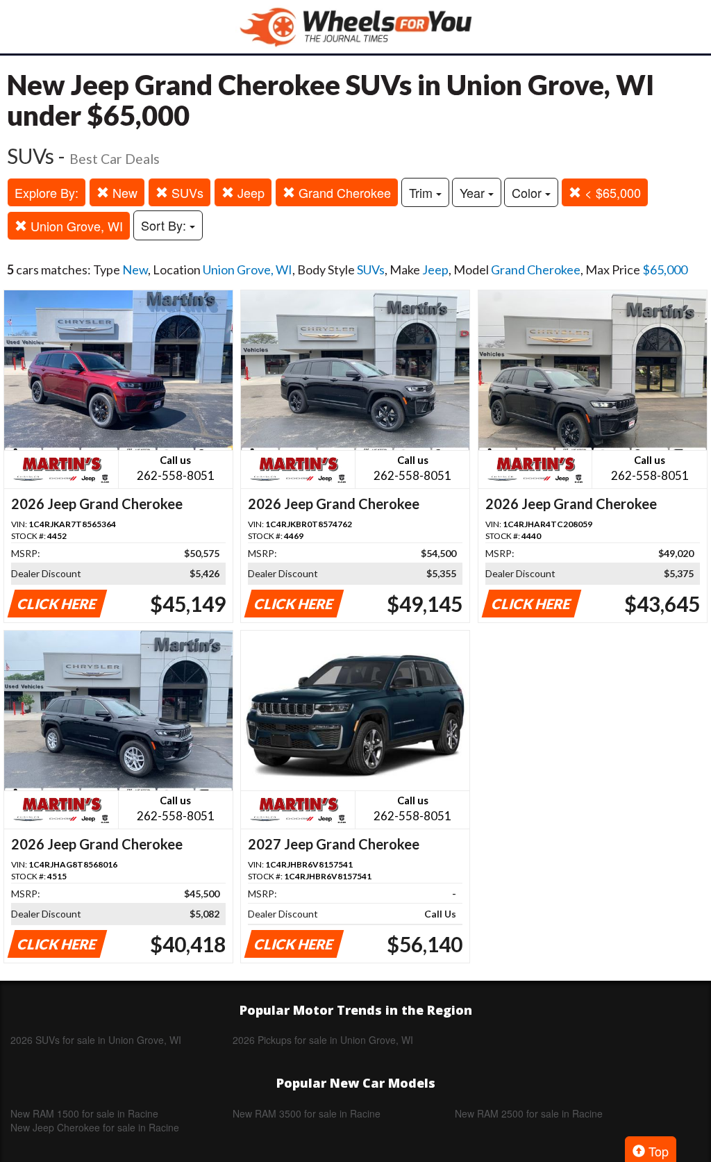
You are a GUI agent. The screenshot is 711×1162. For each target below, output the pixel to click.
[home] (355, 26)
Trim (422, 192)
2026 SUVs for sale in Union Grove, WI (95, 1040)
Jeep (249, 192)
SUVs (185, 192)
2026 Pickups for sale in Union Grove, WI (323, 1040)
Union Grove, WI (75, 226)
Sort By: (165, 225)
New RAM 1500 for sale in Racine (84, 1113)
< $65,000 (611, 192)
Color (528, 192)
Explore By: (46, 192)
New (123, 192)
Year (474, 192)
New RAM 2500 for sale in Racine (529, 1113)
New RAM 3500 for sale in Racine (306, 1113)
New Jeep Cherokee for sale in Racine (94, 1127)
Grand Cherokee (343, 192)
